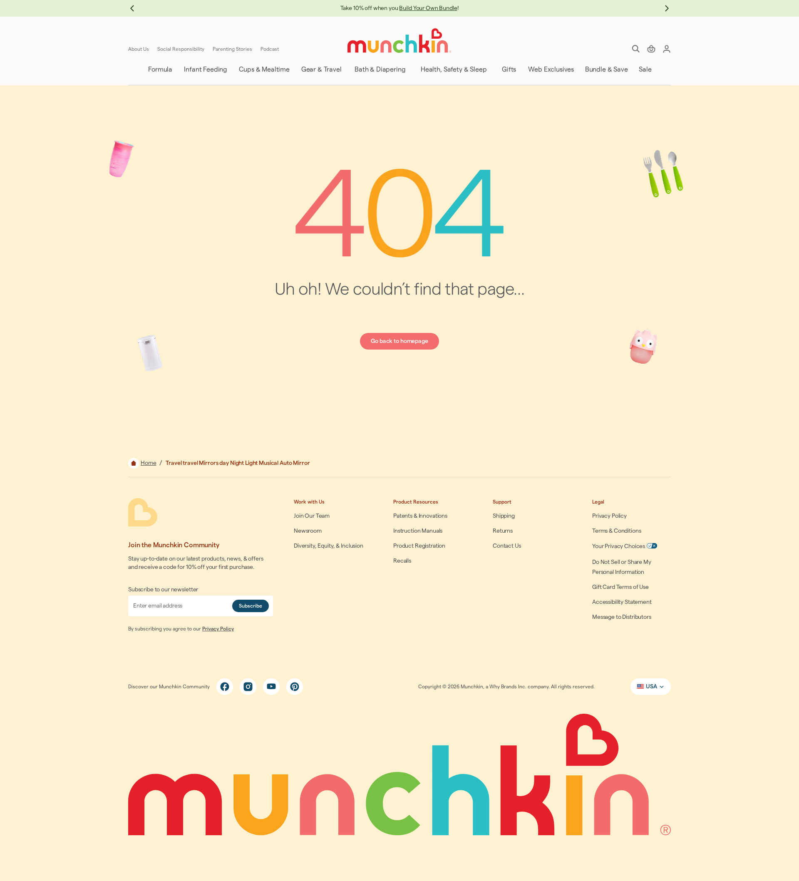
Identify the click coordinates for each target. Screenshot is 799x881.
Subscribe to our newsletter (163, 590)
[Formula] (159, 69)
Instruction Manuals (417, 531)
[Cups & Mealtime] (263, 69)
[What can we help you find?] (636, 49)
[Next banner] (662, 8)
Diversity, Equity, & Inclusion (328, 546)
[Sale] (644, 69)
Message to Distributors (621, 617)
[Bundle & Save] (606, 69)
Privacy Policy (218, 628)
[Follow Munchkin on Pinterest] (294, 686)
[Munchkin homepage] (399, 40)
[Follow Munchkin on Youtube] (271, 686)
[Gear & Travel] (320, 69)
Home (148, 463)
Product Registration (419, 546)
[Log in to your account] (667, 49)
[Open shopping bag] (651, 49)
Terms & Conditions (616, 531)
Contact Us (507, 546)
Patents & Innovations (420, 516)
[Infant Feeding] (204, 69)
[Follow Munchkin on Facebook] (224, 686)
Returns (503, 531)
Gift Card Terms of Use (620, 587)
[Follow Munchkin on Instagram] (248, 686)
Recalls (402, 561)
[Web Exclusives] (550, 69)
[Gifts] (508, 69)
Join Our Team (312, 516)
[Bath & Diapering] (379, 69)
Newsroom (308, 531)
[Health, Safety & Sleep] (453, 69)
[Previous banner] (136, 8)
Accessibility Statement (622, 602)
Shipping (504, 516)
